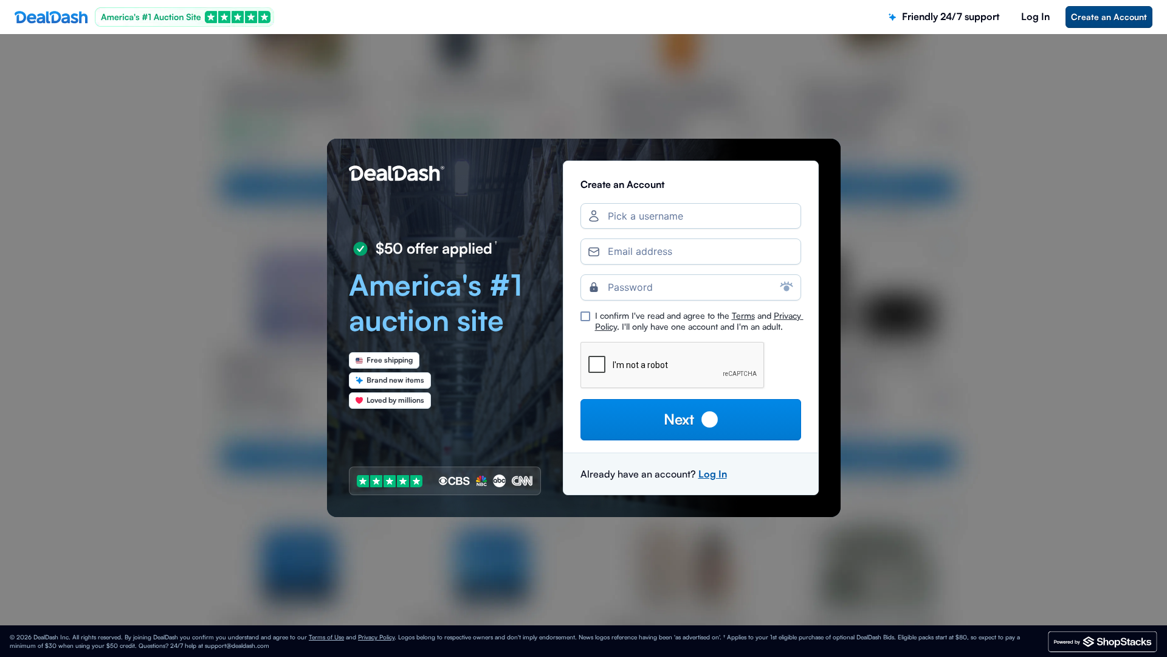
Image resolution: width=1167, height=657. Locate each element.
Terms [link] (743, 315)
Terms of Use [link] (326, 637)
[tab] (944, 16)
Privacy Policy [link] (376, 637)
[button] (690, 419)
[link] (1108, 17)
